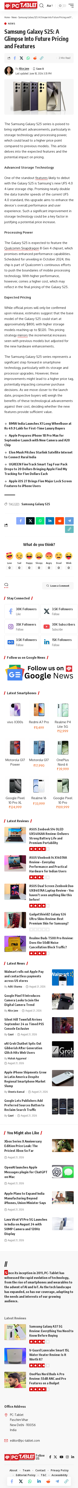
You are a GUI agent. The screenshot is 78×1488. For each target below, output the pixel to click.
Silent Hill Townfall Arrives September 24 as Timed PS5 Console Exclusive (24, 1024)
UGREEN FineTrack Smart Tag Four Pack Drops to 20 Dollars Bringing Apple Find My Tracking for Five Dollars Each (35, 469)
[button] (41, 5)
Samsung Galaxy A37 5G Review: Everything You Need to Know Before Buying (51, 1331)
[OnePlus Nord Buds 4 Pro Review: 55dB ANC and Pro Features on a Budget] (15, 1380)
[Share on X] (21, 58)
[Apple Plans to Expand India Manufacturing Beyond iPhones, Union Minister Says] (63, 1197)
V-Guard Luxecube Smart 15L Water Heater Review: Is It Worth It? (49, 1354)
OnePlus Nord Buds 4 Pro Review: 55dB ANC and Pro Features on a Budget (47, 1378)
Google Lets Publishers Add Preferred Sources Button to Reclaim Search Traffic (24, 1105)
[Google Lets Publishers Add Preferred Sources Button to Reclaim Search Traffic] (63, 1106)
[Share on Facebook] (15, 58)
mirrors (23, 335)
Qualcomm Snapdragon (21, 248)
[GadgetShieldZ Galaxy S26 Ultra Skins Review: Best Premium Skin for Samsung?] (15, 920)
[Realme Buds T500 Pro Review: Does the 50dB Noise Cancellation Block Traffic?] (15, 944)
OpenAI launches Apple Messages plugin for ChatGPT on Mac (25, 1172)
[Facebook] (21, 611)
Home (7, 17)
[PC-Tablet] (21, 5)
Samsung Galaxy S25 (35, 504)
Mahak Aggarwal (17, 1058)
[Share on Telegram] (57, 1481)
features (41, 178)
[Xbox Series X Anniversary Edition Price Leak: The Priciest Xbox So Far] (63, 1145)
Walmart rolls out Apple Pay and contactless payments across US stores (24, 976)
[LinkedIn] (59, 642)
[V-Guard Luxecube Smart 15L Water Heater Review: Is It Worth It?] (15, 1356)
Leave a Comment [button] (59, 585)
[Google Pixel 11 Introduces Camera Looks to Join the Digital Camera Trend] (63, 1001)
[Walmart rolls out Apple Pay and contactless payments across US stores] (63, 977)
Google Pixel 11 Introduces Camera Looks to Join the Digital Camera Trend (22, 1000)
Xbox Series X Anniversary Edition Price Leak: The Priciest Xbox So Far (23, 1146)
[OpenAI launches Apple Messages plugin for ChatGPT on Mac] (63, 1171)
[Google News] (21, 642)
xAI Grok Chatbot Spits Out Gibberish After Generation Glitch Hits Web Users (23, 1048)
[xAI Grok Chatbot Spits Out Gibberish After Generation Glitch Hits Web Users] (63, 1049)
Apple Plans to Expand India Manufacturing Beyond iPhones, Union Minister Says (25, 1198)
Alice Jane (24, 68)
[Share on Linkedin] (39, 1481)
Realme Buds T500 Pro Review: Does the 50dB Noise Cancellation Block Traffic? (51, 942)
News (14, 17)
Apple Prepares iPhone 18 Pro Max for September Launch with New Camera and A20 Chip (37, 440)
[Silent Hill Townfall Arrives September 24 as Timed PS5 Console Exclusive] (63, 1025)
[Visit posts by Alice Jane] (8, 71)
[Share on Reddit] (35, 58)
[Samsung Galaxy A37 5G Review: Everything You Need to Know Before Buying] (15, 1332)
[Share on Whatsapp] (28, 58)
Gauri (11, 1034)
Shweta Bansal (16, 1091)
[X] (59, 611)
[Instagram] (21, 627)
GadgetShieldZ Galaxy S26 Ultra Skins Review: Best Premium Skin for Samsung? (49, 918)
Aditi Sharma (15, 986)
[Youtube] (59, 627)
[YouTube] (61, 1457)
